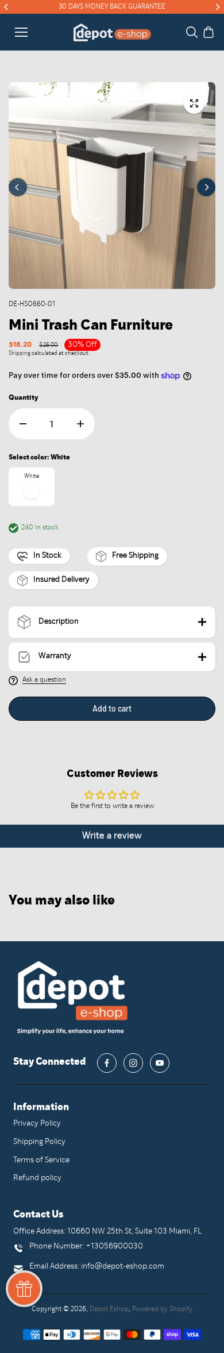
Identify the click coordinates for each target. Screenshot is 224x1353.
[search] (192, 32)
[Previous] (7, 7)
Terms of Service (41, 1160)
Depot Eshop (109, 1309)
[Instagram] (133, 1063)
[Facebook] (107, 1063)
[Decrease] (23, 423)
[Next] (217, 7)
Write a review (112, 836)
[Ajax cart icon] (208, 32)
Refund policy (37, 1178)
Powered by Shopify (162, 1309)
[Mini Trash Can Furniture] (194, 103)
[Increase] (80, 423)
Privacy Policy (37, 1123)
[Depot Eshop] (112, 32)
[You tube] (159, 1063)
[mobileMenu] (21, 32)
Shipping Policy (39, 1142)
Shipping (19, 353)
